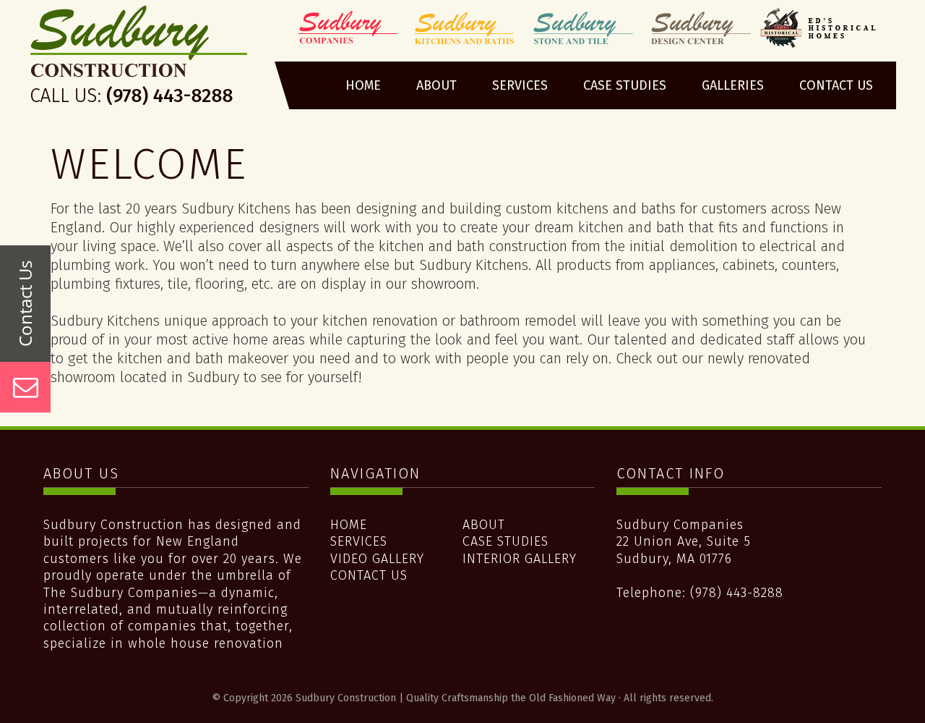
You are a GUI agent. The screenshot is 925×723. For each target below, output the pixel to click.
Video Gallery (377, 559)
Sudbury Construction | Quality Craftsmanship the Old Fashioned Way (140, 60)
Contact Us (369, 575)
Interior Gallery (519, 559)
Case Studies (505, 541)
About (483, 525)
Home (348, 525)
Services (358, 541)
